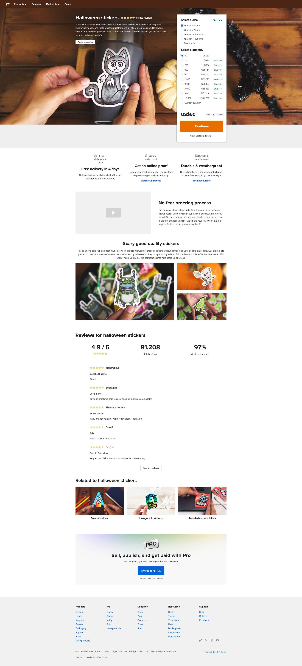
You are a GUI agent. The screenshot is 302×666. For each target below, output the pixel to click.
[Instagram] (212, 640)
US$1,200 (204, 98)
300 (186, 69)
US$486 (205, 88)
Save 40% (218, 60)
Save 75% (218, 74)
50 (186, 55)
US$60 (206, 55)
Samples (36, 4)
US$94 (206, 65)
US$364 (205, 83)
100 (186, 60)
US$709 (205, 93)
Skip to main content (2, 2)
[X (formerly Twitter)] (206, 640)
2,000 (187, 83)
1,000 (187, 79)
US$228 (205, 79)
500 (186, 74)
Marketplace (52, 4)
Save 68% (218, 69)
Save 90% (218, 98)
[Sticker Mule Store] (200, 640)
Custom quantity (193, 102)
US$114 (205, 69)
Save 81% (218, 79)
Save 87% (218, 88)
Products (19, 4)
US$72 (206, 60)
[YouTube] (217, 640)
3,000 (187, 88)
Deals (67, 4)
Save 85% (218, 84)
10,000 (188, 98)
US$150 (205, 74)
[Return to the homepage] (8, 4)
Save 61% (218, 65)
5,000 (187, 93)
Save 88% (218, 93)
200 (186, 65)
